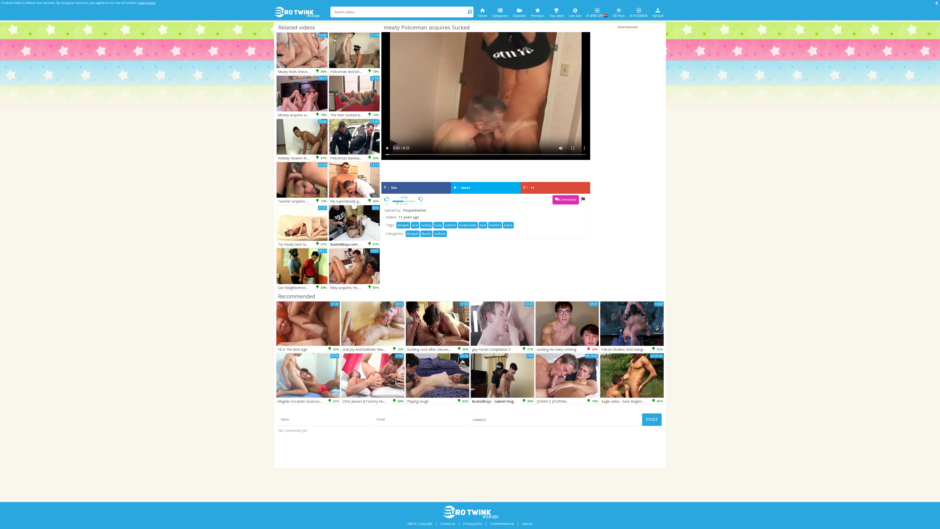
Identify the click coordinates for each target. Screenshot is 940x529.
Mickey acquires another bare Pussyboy (309, 115)
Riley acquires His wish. (348, 287)
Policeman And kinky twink (351, 71)
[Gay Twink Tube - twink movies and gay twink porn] (301, 12)
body (438, 225)
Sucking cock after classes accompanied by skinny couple (452, 349)
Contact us (447, 523)
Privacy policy (472, 523)
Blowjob (412, 234)
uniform (450, 225)
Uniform (440, 234)
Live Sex (575, 15)
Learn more (146, 2)
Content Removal (502, 523)
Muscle (426, 234)
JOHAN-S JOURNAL (552, 401)
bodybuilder (468, 225)
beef (483, 225)
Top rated (556, 15)
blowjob (403, 225)
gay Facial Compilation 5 (491, 349)
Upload (658, 15)
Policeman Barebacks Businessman (358, 158)
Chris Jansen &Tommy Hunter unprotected (376, 401)
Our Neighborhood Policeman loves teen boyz (314, 287)
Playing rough (418, 401)
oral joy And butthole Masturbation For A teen (379, 349)
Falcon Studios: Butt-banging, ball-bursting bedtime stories (647, 349)
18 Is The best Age (292, 349)
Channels (519, 15)
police (508, 225)
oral (415, 225)
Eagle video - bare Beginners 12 (626, 401)
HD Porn (619, 15)
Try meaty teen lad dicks (297, 244)
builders (495, 225)
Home (482, 15)
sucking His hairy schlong (556, 349)
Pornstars (537, 15)
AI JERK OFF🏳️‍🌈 (597, 15)
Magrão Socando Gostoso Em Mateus (308, 401)
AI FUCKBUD (639, 15)
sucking (426, 225)
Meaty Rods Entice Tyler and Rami (305, 71)
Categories (500, 15)
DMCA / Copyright (420, 523)
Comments (567, 199)
